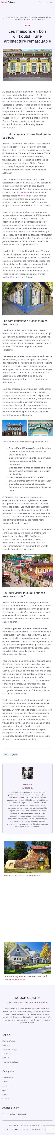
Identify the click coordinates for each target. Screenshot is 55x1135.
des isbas (24, 192)
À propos (6, 1045)
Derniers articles (9, 1041)
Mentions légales (9, 1049)
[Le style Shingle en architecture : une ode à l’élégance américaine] (27, 958)
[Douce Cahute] (8, 2)
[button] (39, 2)
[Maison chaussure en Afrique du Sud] (27, 857)
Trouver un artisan (10, 1062)
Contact (5, 1058)
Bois (5, 755)
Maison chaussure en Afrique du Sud (22, 875)
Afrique (5, 1082)
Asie (4, 1090)
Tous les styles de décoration (14, 1114)
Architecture (7, 1078)
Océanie (5, 1098)
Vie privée (6, 1054)
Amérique (6, 1086)
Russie (27, 25)
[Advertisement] (27, 909)
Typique (14, 755)
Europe (5, 1094)
